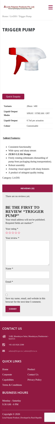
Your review (12, 238)
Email (9, 281)
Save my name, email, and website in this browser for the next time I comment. (25, 300)
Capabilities (8, 379)
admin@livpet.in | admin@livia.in (23, 351)
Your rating (12, 229)
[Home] (19, 7)
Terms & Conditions (12, 385)
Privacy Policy (35, 379)
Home (5, 16)
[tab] (27, 188)
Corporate (7, 374)
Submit (13, 309)
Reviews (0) (27, 188)
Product (31, 369)
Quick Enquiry (13, 96)
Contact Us (33, 374)
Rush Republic (36, 418)
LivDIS (13, 16)
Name (9, 268)
